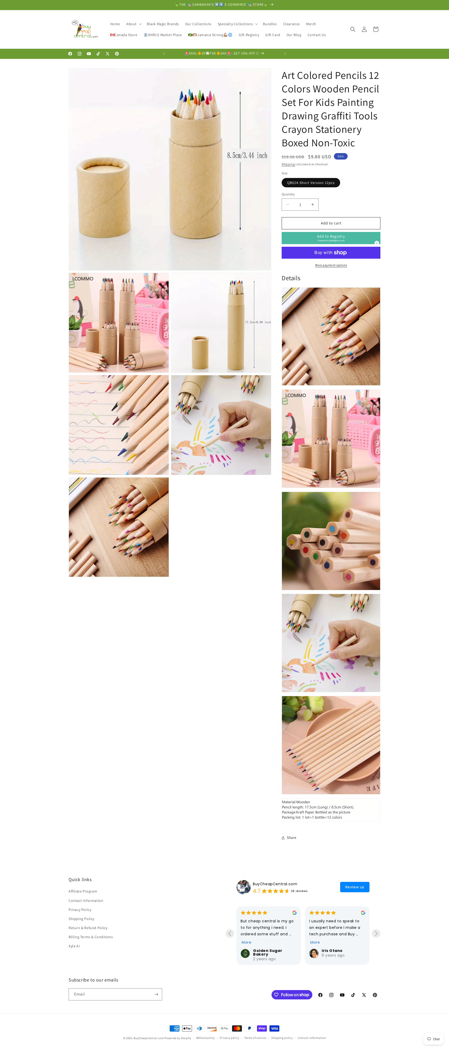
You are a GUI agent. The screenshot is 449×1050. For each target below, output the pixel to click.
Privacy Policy (80, 909)
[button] (133, 23)
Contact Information (86, 900)
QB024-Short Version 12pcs (311, 182)
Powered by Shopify (177, 1038)
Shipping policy (282, 1038)
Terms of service (255, 1038)
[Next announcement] (285, 54)
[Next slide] (376, 933)
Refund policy (205, 1038)
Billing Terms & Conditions (91, 937)
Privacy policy (229, 1038)
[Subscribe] (156, 994)
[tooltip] (376, 243)
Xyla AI (74, 946)
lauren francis (337, 950)
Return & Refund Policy (88, 927)
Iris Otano (263, 950)
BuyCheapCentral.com (275, 884)
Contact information (312, 1038)
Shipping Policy (81, 918)
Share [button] (291, 837)
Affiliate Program (83, 891)
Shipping (288, 164)
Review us (354, 887)
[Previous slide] (230, 933)
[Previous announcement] (164, 54)
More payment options (331, 265)
